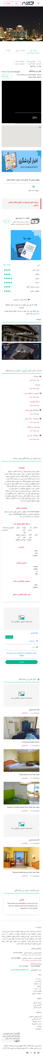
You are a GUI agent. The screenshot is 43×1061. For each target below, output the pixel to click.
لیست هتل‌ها (37, 1021)
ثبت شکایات (37, 984)
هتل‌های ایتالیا (20, 61)
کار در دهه (38, 988)
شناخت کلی (33, 50)
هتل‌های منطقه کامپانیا (34, 64)
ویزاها (39, 1026)
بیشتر (5, 221)
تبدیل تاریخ (37, 1002)
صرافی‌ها (38, 1029)
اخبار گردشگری (36, 1019)
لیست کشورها (36, 1024)
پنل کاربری (35, 313)
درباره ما (38, 979)
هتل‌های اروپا (31, 61)
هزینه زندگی (37, 1007)
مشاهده (21, 662)
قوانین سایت (37, 991)
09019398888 (15, 958)
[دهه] (38, 3)
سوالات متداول (36, 993)
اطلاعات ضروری (20, 50)
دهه (40, 61)
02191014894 (17, 953)
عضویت (7, 3)
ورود (16, 3)
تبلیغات (39, 986)
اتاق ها (8, 50)
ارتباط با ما (38, 981)
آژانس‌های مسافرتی (35, 1016)
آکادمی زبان (37, 1005)
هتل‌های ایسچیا (19, 64)
